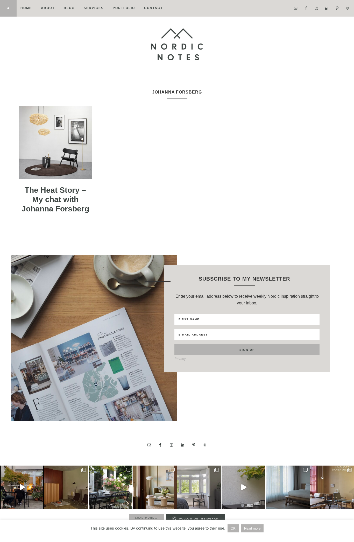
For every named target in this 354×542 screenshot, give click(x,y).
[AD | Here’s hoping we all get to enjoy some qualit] (22, 487)
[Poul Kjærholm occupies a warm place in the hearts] (66, 487)
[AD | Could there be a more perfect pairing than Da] (332, 487)
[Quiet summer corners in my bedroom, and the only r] (199, 487)
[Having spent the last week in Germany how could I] (288, 487)
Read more (252, 528)
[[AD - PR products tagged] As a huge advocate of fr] (243, 487)
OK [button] (233, 528)
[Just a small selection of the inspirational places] (155, 487)
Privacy (180, 359)
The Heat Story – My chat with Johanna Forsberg (55, 199)
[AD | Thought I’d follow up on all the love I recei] (110, 487)
